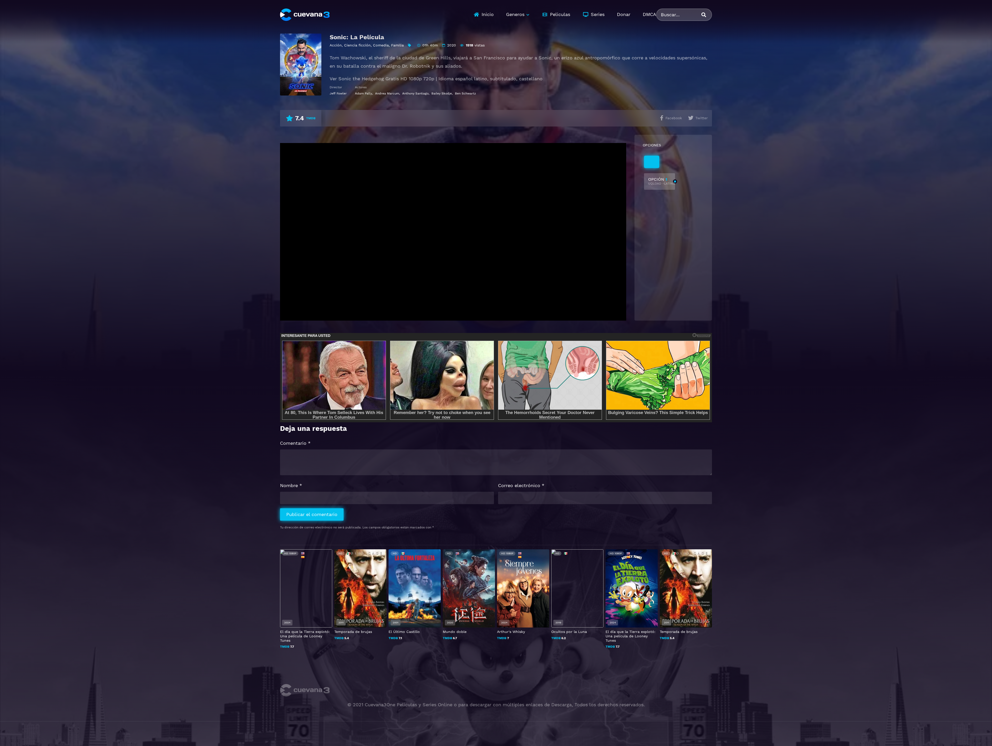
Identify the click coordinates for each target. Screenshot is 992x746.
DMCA (649, 14)
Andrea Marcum (387, 93)
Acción (336, 45)
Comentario (295, 443)
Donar (623, 14)
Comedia (381, 45)
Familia (397, 45)
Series (598, 14)
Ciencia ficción (357, 45)
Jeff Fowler (338, 93)
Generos (515, 14)
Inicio (488, 14)
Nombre (291, 485)
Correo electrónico (521, 485)
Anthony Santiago (415, 93)
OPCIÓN (661, 181)
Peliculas (560, 14)
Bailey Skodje (441, 93)
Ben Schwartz (465, 93)
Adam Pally (363, 93)
